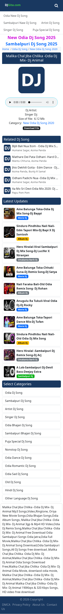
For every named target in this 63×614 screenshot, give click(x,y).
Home (5, 49)
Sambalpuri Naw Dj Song (20, 23)
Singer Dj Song (13, 30)
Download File (31, 128)
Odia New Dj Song (15, 16)
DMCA (6, 605)
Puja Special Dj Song (46, 30)
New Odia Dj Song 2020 (43, 49)
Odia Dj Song (19, 49)
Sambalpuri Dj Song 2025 (31, 44)
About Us (38, 605)
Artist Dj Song (50, 23)
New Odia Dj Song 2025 (32, 37)
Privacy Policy (21, 605)
